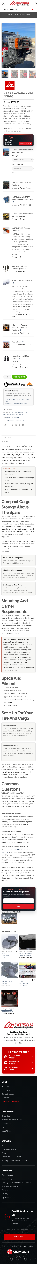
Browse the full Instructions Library (16, 403)
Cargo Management (22, 14)
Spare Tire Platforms (12, 417)
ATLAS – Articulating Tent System (23, 983)
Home (9, 14)
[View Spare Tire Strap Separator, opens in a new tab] (13, 283)
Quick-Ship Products (10, 1101)
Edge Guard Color (18, 164)
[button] (3, 3)
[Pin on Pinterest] (19, 425)
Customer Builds (9, 1149)
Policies (5, 1190)
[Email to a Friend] (16, 425)
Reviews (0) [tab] (5, 441)
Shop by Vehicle (8, 1090)
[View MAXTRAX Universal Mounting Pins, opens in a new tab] (25, 268)
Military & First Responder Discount (16, 1183)
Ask (18, 906)
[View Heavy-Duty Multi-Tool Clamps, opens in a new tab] (19, 358)
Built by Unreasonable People (14, 1161)
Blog (4, 1153)
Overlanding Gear (18, 414)
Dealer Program (8, 1179)
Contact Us (6, 1124)
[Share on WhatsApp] (5, 425)
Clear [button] (13, 172)
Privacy (5, 1194)
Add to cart (19, 377)
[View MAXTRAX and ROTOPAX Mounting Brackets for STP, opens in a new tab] (13, 202)
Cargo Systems (8, 1094)
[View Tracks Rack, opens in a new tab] (23, 341)
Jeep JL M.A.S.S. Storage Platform (7, 1010)
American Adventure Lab (16, 421)
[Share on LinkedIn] (23, 425)
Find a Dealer (7, 1175)
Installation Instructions (12, 1120)
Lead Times (6, 1131)
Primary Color (16, 156)
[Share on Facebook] (8, 425)
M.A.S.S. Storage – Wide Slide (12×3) (25, 954)
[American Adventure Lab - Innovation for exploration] (19, 3)
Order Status (7, 1116)
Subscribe (19, 1237)
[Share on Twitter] (12, 425)
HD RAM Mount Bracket (6, 982)
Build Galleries (8, 1146)
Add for (24, 188)
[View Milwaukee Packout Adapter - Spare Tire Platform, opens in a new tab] (20, 330)
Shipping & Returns (10, 1186)
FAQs (4, 1127)
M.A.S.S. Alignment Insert (5, 955)
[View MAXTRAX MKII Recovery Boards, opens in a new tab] (19, 230)
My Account (7, 1198)
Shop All (5, 1087)
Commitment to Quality (12, 1157)
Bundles (5, 1098)
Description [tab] (6, 437)
